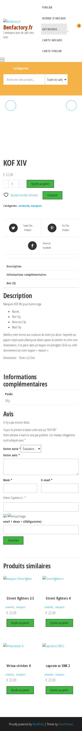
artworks (49, 29)
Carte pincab (52, 51)
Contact (41, 89)
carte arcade (52, 40)
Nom (7, 480)
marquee (36, 206)
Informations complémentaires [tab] (26, 275)
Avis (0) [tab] (11, 283)
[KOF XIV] (71, 105)
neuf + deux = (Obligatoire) (22, 521)
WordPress (38, 724)
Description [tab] (14, 266)
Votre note (12, 449)
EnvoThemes (66, 724)
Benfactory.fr (18, 27)
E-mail (46, 480)
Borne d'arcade (54, 18)
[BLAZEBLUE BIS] (10, 105)
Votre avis (11, 455)
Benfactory (33, 89)
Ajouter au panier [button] (20, 623)
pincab (47, 7)
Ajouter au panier (40, 184)
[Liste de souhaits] (68, 29)
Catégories (21, 68)
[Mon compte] (72, 29)
